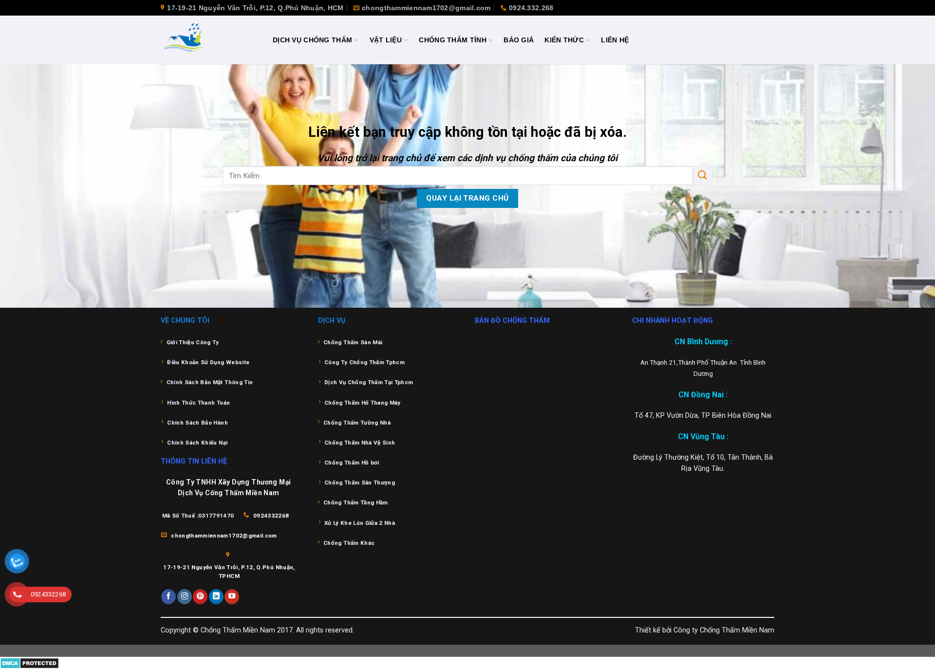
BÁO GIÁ (519, 40)
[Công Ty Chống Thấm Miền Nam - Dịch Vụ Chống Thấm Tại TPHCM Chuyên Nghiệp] (209, 40)
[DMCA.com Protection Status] (29, 662)
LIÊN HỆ (615, 40)
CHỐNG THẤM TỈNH (452, 40)
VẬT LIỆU (386, 40)
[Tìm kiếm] (702, 175)
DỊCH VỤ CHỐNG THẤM (312, 40)
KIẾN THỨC (564, 40)
